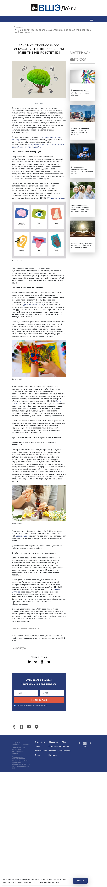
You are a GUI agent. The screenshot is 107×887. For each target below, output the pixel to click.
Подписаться (39, 699)
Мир (64, 742)
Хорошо (80, 881)
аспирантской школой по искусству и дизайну (38, 145)
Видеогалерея (54, 751)
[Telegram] (48, 662)
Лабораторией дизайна (38, 144)
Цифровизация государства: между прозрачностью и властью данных (82, 170)
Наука (37, 746)
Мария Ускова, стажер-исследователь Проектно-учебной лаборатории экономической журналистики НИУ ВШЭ (38, 638)
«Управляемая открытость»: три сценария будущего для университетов (82, 245)
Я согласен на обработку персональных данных (32, 705)
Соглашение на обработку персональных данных (18, 750)
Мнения (65, 746)
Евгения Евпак (23, 536)
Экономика (40, 742)
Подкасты (66, 751)
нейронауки (19, 648)
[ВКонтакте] (36, 662)
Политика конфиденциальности (21, 743)
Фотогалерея (41, 751)
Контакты (52, 755)
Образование (54, 746)
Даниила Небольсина (33, 304)
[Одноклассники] (42, 662)
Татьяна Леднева (56, 198)
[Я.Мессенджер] (29, 662)
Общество (53, 742)
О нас (37, 755)
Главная (18, 27)
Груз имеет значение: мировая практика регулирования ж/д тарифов (80, 131)
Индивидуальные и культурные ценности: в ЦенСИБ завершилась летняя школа (81, 93)
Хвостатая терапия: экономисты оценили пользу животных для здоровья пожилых (80, 209)
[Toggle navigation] (91, 19)
